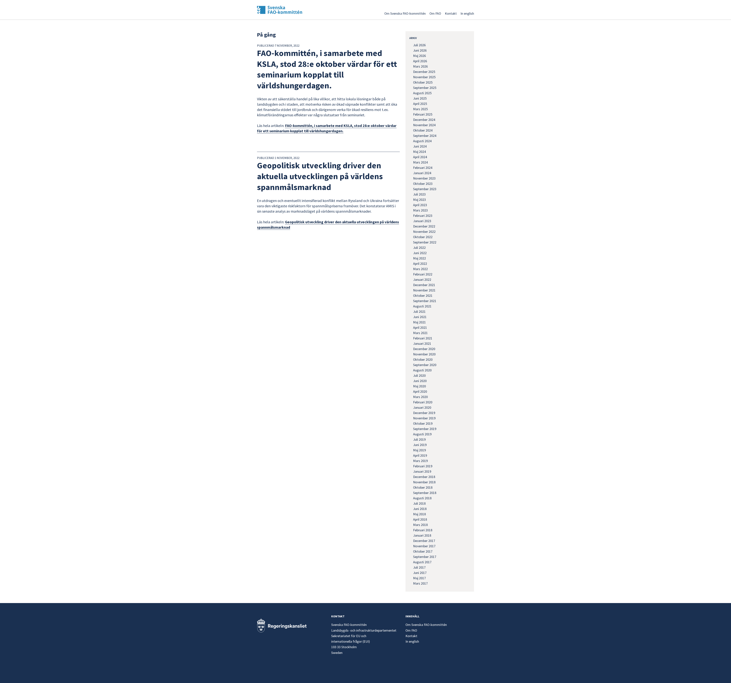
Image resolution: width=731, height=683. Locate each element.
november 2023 (424, 178)
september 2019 (424, 429)
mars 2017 (420, 583)
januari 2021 (422, 343)
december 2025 (424, 71)
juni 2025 (420, 98)
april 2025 (420, 103)
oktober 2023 (423, 183)
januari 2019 (422, 471)
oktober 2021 (423, 295)
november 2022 (424, 231)
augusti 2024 (422, 141)
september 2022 (424, 242)
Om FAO (435, 13)
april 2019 (420, 455)
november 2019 (424, 418)
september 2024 (424, 135)
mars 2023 (420, 210)
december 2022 (424, 226)
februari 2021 (422, 338)
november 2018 (424, 482)
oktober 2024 (423, 130)
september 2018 (424, 493)
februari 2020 (422, 402)
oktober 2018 (423, 487)
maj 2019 (419, 450)
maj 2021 (419, 322)
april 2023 (420, 205)
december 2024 (424, 119)
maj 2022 (419, 258)
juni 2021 (420, 317)
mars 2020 (420, 397)
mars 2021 (420, 333)
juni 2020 (420, 381)
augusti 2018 (422, 498)
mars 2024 (420, 162)
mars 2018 (420, 525)
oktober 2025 (423, 82)
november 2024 (424, 125)
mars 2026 (420, 66)
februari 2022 (422, 274)
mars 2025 (420, 109)
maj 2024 (419, 151)
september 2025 (424, 87)
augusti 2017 (422, 562)
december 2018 (424, 477)
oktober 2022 (423, 237)
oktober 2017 (423, 551)
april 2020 (420, 391)
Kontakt (451, 13)
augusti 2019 (422, 434)
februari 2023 (422, 215)
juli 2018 (419, 503)
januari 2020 (422, 407)
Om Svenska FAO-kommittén (405, 13)
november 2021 (424, 290)
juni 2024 (420, 146)
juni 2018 (420, 509)
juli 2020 (419, 375)
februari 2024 (422, 167)
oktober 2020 (423, 359)
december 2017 (424, 541)
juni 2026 (420, 50)
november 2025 (424, 77)
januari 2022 (422, 279)
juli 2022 (419, 247)
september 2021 (424, 301)
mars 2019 (420, 461)
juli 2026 (419, 45)
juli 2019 (419, 439)
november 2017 (424, 546)
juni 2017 (420, 572)
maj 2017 (419, 578)
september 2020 (424, 365)
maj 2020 (419, 386)
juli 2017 (419, 567)
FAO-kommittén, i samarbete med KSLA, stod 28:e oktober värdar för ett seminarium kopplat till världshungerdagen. (327, 128)
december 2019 (424, 413)
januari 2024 (422, 173)
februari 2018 (422, 530)
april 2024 (420, 157)
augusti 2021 (422, 306)
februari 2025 (422, 114)
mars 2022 (420, 269)
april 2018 (420, 519)
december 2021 (424, 285)
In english (467, 13)
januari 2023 (422, 221)
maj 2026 (419, 55)
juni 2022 (420, 253)
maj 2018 (419, 514)
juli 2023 (419, 194)
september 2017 (424, 557)
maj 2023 (419, 199)
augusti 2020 (422, 370)
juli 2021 (419, 311)
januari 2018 (422, 535)
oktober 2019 (423, 423)
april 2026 (420, 61)
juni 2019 (420, 445)
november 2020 (424, 354)
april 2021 (420, 327)
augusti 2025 (422, 93)
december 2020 (424, 349)
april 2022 (420, 263)
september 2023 (424, 189)
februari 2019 (422, 466)
